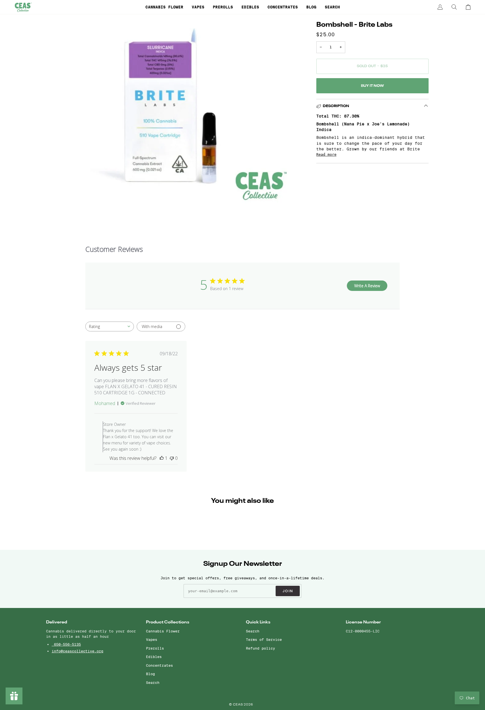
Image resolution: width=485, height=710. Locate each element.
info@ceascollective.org (77, 651)
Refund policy (260, 648)
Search (152, 682)
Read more (326, 154)
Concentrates (159, 665)
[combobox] (109, 326)
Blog (150, 674)
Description (336, 106)
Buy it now (372, 86)
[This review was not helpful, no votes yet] (172, 458)
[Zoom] (56, 195)
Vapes (151, 639)
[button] (164, 7)
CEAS (238, 704)
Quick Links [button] (258, 622)
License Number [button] (363, 622)
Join (287, 591)
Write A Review (367, 285)
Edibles (154, 657)
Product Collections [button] (167, 622)
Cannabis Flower (163, 631)
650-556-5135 (66, 644)
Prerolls (155, 648)
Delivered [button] (56, 622)
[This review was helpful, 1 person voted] (162, 458)
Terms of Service (264, 639)
